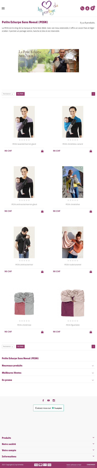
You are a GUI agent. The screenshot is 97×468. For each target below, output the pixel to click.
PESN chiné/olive (73, 204)
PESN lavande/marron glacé (24, 144)
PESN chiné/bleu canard (73, 144)
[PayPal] (45, 465)
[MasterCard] (40, 465)
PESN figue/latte (73, 325)
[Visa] (36, 465)
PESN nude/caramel (72, 264)
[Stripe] (49, 465)
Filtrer (20, 94)
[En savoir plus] (51, 351)
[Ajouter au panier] (42, 150)
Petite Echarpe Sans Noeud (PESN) (20, 358)
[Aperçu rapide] (46, 351)
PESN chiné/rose (24, 325)
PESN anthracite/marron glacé (24, 204)
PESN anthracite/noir (24, 264)
